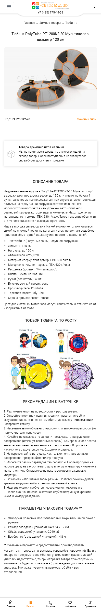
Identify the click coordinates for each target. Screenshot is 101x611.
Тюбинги (71, 23)
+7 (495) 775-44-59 (50, 12)
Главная (29, 23)
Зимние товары (50, 23)
